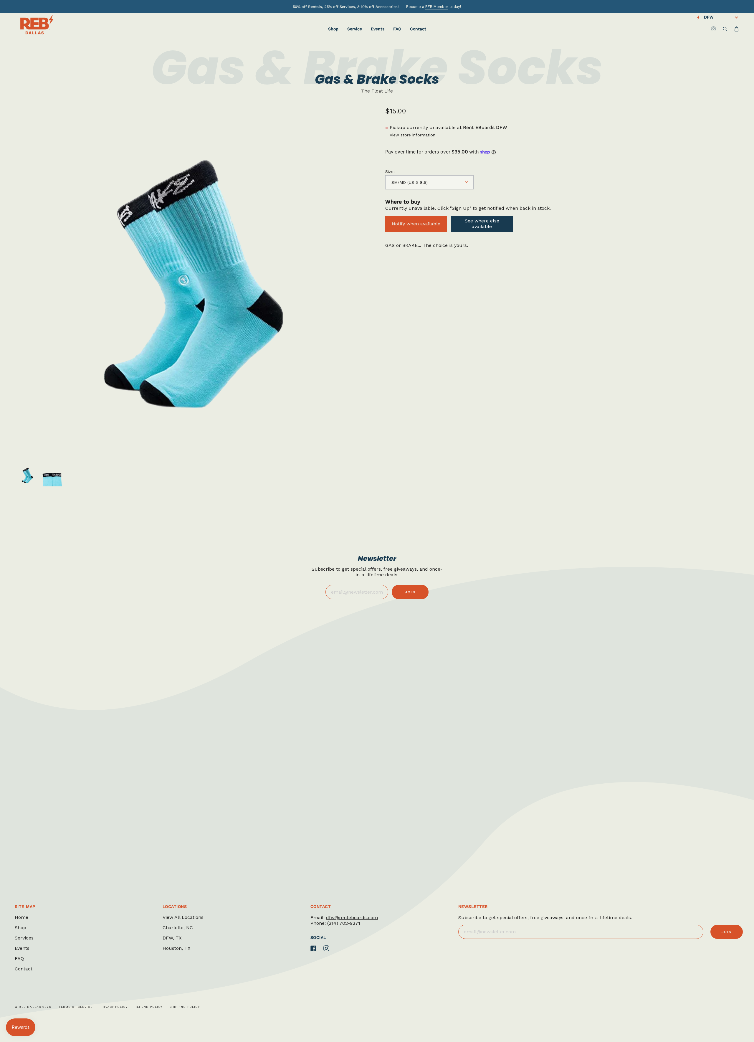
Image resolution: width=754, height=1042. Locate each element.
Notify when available (416, 224)
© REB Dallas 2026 (33, 1006)
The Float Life (377, 91)
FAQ (19, 958)
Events (22, 948)
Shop (20, 927)
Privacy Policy (114, 1006)
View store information (412, 135)
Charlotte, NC (178, 927)
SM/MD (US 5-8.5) (409, 182)
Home (21, 917)
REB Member (436, 6)
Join (410, 592)
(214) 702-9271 (343, 923)
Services (24, 938)
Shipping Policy (185, 1006)
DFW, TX (172, 938)
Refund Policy (149, 1006)
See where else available (482, 223)
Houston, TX (177, 948)
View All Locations (183, 917)
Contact (23, 969)
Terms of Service (75, 1006)
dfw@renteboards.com (352, 917)
